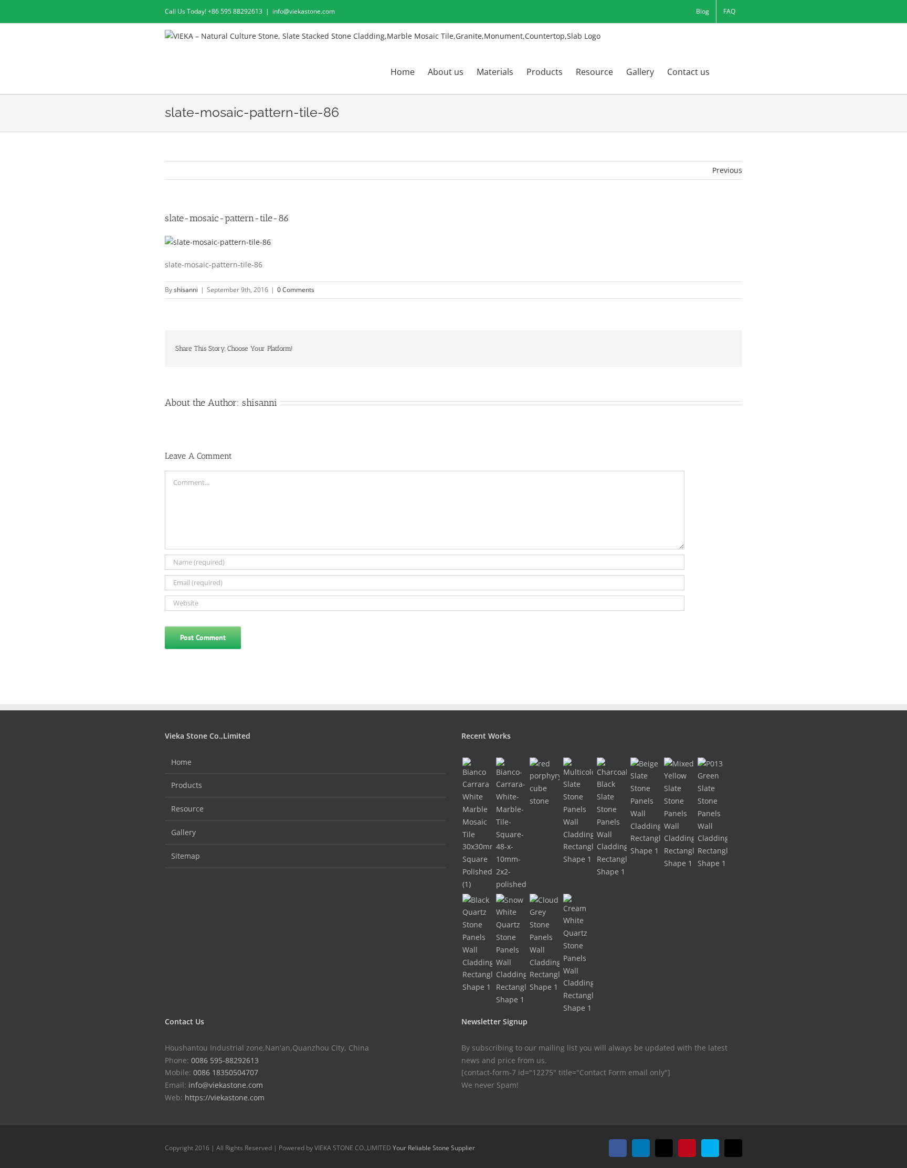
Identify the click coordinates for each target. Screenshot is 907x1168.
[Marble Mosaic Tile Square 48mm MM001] (510, 824)
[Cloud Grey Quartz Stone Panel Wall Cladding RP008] (544, 943)
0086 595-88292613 (225, 1060)
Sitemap (185, 856)
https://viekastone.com (225, 1097)
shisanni (186, 289)
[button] (726, 71)
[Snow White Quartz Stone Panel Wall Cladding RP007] (510, 950)
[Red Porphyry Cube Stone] (544, 782)
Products (186, 785)
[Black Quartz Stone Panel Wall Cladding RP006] (477, 943)
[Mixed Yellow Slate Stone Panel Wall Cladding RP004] (678, 813)
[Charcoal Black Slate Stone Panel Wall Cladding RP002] (611, 818)
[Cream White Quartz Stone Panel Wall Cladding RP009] (578, 954)
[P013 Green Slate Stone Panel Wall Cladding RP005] (712, 813)
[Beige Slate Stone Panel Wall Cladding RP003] (645, 807)
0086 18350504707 (225, 1072)
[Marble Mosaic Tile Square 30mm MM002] (477, 824)
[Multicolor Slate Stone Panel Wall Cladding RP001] (578, 811)
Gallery (183, 832)
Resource (187, 809)
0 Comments (295, 289)
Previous (727, 170)
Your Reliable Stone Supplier (434, 1147)
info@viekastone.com (303, 11)
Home (181, 762)
